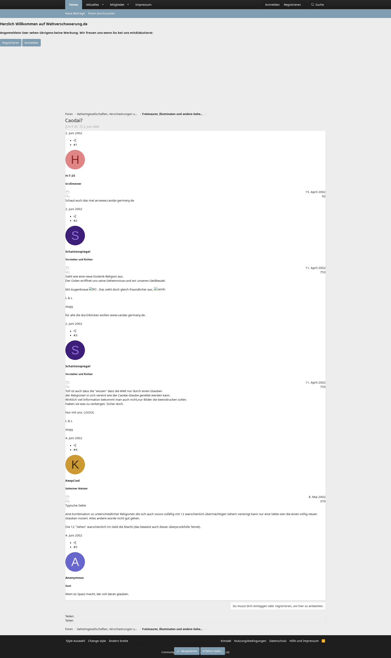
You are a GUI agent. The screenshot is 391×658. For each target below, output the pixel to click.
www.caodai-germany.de (116, 200)
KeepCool (72, 480)
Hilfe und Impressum (304, 641)
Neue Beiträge (75, 13)
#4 (75, 449)
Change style (97, 641)
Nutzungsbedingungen (250, 641)
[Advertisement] (195, 76)
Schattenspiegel (77, 251)
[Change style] (305, 2)
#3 (75, 335)
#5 (75, 547)
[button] (103, 4)
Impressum (143, 4)
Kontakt (226, 641)
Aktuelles (92, 4)
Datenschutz (278, 641)
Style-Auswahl (75, 641)
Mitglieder (117, 4)
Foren (73, 4)
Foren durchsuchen (101, 13)
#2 (75, 220)
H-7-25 (72, 126)
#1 (75, 145)
